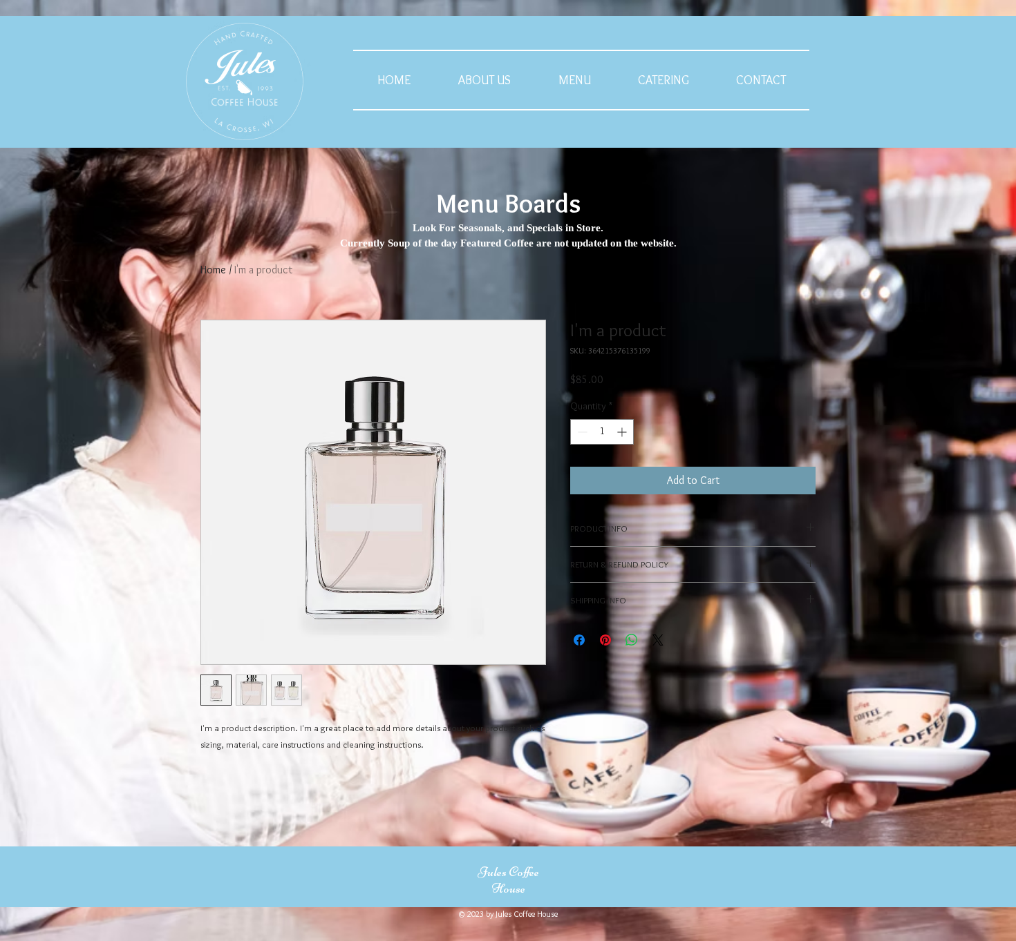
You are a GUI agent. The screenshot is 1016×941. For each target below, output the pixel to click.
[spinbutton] (602, 432)
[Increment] (623, 432)
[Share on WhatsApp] (631, 640)
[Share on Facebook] (579, 640)
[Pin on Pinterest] (605, 640)
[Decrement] (581, 432)
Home (213, 269)
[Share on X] (658, 640)
